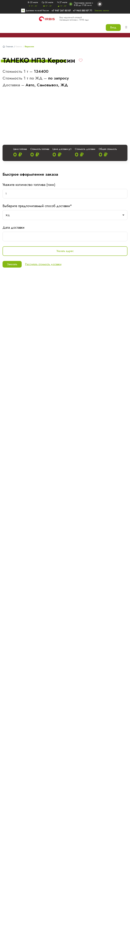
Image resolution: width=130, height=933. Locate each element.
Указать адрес (65, 251)
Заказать (12, 264)
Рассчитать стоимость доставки (43, 264)
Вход (113, 27)
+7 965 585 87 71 (82, 10)
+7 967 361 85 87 (61, 10)
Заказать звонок (101, 10)
